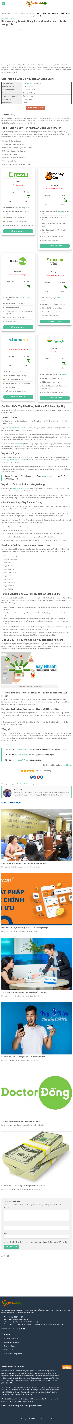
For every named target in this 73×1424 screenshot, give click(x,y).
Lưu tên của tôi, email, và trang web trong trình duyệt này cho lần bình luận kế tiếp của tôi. (37, 1242)
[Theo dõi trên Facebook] (17, 1329)
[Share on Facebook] (31, 777)
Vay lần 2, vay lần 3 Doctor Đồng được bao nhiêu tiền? (20, 1121)
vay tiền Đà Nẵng (21, 755)
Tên (5, 1224)
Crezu (27, 208)
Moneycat (61, 211)
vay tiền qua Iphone (48, 476)
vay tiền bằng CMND (19, 428)
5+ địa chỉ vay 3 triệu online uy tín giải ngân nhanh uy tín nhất (23, 1057)
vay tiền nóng (19, 444)
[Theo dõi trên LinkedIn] (24, 1329)
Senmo (64, 374)
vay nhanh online (28, 83)
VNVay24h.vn (19, 1406)
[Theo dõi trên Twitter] (22, 1329)
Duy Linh (22, 30)
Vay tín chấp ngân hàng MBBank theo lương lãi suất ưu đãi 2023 (24, 992)
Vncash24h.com (66, 765)
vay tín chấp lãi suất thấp (20, 488)
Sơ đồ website (9, 1350)
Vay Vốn (15, 13)
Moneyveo (61, 298)
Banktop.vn (28, 1406)
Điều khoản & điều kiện (11, 1342)
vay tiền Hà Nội (21, 760)
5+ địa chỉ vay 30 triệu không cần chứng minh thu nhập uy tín (23, 1186)
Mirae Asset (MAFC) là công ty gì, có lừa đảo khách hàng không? (24, 928)
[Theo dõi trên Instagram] (19, 1329)
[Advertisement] (36, 47)
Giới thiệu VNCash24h (11, 1338)
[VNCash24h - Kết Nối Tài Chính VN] (36, 3)
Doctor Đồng (26, 297)
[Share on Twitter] (34, 777)
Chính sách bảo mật (10, 1346)
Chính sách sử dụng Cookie (13, 1354)
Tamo (24, 372)
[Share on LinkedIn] (41, 777)
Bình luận (7, 1208)
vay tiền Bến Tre (21, 749)
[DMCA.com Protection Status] (67, 1367)
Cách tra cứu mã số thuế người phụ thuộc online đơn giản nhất (23, 863)
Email (6, 1233)
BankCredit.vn (37, 1406)
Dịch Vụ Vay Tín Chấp (27, 13)
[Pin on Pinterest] (38, 777)
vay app (38, 784)
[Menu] (3, 3)
